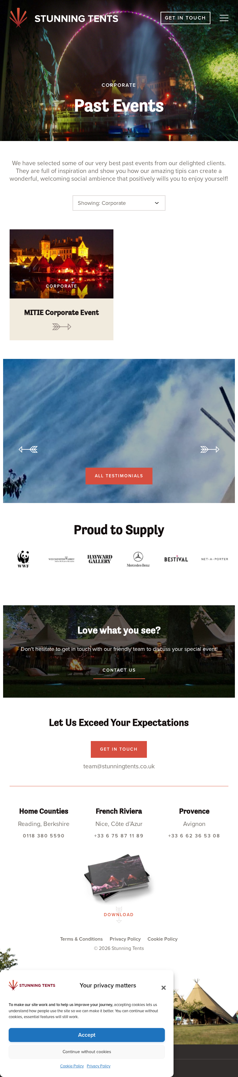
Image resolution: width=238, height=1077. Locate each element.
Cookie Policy (72, 1066)
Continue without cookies (87, 1051)
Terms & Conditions (81, 939)
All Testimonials (119, 476)
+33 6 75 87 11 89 (119, 836)
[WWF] (23, 559)
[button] (162, 986)
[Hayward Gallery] (99, 559)
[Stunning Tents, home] (64, 18)
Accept (86, 1034)
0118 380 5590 (44, 836)
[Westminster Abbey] (61, 559)
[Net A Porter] (214, 559)
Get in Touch (185, 18)
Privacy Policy (98, 1066)
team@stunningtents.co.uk (119, 766)
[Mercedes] (138, 559)
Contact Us (119, 670)
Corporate (61, 286)
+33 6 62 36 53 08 (194, 836)
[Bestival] (176, 559)
